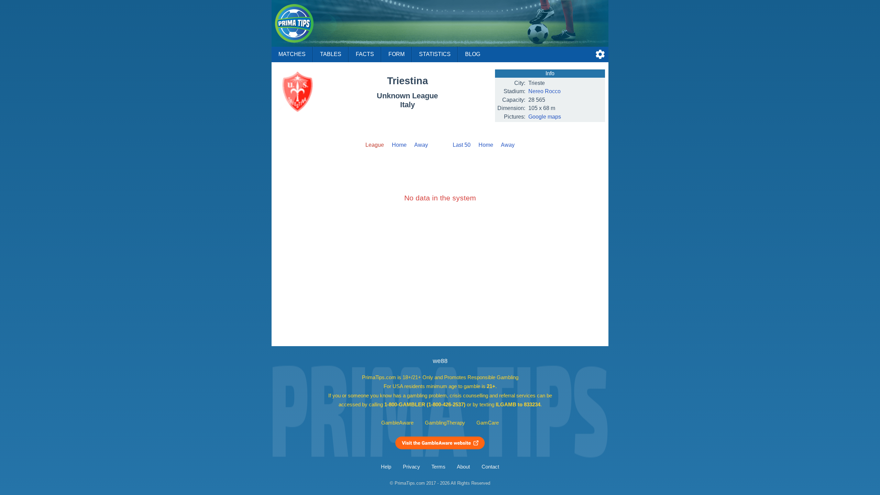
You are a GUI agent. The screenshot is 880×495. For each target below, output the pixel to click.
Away (421, 145)
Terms (438, 467)
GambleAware (397, 423)
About (463, 467)
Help (386, 467)
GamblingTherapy (445, 423)
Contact (490, 467)
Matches (292, 54)
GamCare (487, 423)
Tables (330, 54)
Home (399, 145)
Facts (365, 54)
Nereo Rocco (544, 91)
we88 (440, 361)
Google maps (544, 117)
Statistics (435, 54)
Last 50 (462, 145)
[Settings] (600, 54)
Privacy (411, 467)
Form (396, 54)
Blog (472, 54)
